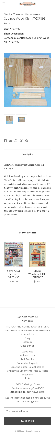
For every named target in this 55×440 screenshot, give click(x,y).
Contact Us (27, 334)
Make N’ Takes (28, 355)
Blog (27, 338)
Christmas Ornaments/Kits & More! (27, 370)
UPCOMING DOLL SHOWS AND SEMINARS (27, 330)
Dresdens (27, 374)
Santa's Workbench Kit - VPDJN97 (37, 274)
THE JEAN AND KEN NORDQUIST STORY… (27, 326)
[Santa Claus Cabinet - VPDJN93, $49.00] (13, 254)
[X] (21, 140)
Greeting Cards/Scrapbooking (28, 366)
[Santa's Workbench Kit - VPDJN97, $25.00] (37, 254)
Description (27, 154)
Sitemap (27, 342)
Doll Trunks (27, 359)
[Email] (10, 140)
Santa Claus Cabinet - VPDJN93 (13, 274)
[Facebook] (5, 140)
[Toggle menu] (4, 4)
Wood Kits (27, 351)
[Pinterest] (26, 140)
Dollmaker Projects (27, 363)
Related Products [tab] (27, 232)
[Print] (16, 140)
